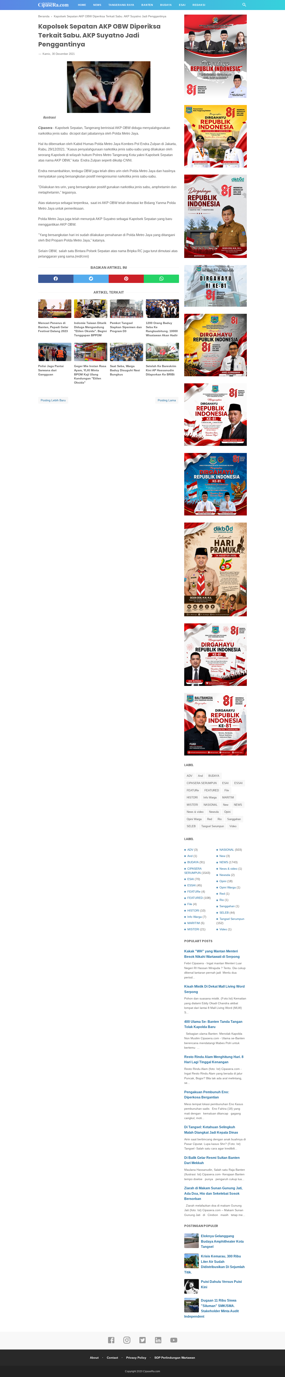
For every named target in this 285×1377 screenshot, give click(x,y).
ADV (189, 775)
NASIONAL (210, 804)
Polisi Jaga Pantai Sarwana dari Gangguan (51, 370)
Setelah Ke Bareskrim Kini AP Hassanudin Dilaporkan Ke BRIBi (161, 370)
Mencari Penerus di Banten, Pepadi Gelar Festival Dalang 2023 (53, 327)
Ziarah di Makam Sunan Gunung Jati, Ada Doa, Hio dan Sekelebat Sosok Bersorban (213, 1193)
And (200, 775)
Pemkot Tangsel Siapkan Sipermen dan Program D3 (126, 327)
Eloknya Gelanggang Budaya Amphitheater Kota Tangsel (222, 1241)
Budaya (166, 5)
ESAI (225, 783)
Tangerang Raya (121, 5)
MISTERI (192, 804)
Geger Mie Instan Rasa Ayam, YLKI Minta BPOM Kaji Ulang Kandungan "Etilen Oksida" (90, 374)
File (226, 790)
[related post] (54, 308)
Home (82, 5)
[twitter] (91, 279)
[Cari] (244, 6)
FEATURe (193, 790)
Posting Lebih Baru (53, 400)
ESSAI (238, 783)
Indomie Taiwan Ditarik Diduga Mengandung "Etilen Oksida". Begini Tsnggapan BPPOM (90, 329)
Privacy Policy (136, 1357)
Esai (182, 5)
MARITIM (228, 797)
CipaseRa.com (151, 1371)
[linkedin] (158, 1343)
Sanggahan (234, 819)
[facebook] (55, 279)
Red (209, 819)
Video (233, 826)
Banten (147, 5)
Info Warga (210, 797)
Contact (112, 1357)
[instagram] (127, 1343)
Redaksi (199, 5)
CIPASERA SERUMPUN (202, 783)
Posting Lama (167, 400)
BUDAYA (213, 775)
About (94, 1357)
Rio (220, 819)
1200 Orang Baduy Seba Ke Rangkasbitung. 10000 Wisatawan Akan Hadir (162, 329)
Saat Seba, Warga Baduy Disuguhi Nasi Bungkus (125, 370)
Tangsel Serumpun (212, 826)
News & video (195, 811)
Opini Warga (194, 819)
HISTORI (192, 797)
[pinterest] (126, 279)
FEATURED (211, 790)
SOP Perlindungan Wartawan (174, 1357)
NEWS (238, 804)
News (97, 5)
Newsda (214, 811)
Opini (227, 811)
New (225, 804)
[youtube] (174, 1343)
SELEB (191, 826)
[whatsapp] (161, 279)
